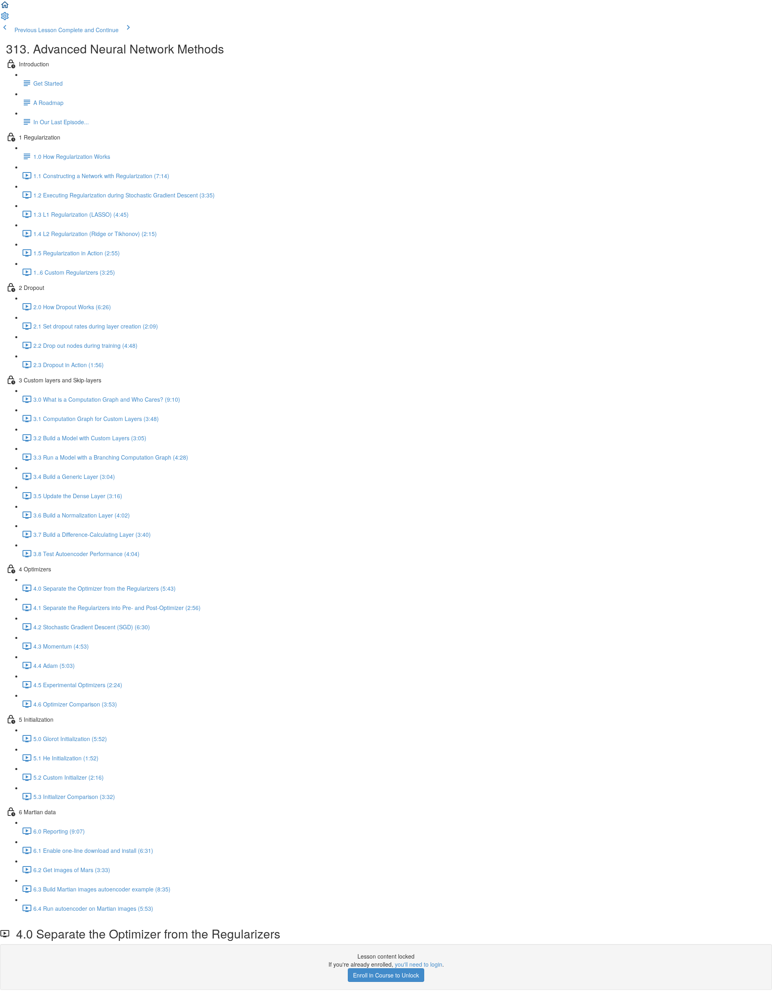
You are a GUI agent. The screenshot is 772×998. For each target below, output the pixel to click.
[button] (5, 7)
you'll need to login (418, 964)
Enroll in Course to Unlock (386, 975)
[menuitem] (5, 18)
